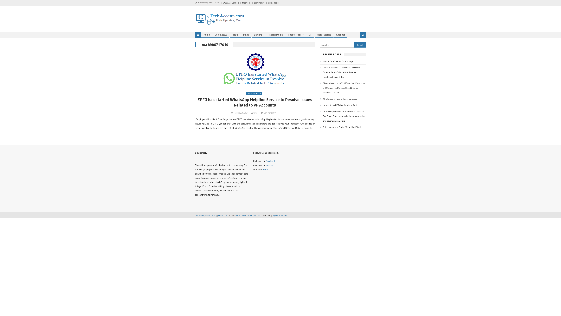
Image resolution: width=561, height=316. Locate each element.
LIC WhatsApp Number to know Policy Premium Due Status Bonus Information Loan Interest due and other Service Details (344, 116)
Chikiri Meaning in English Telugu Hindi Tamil (342, 127)
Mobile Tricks (295, 34)
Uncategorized (254, 93)
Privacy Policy (211, 215)
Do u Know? (221, 34)
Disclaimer (199, 215)
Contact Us (222, 215)
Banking (258, 34)
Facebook (270, 161)
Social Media (276, 34)
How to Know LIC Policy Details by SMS (340, 105)
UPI (310, 34)
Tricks (235, 34)
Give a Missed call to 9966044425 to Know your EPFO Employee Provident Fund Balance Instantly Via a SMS (344, 88)
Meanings (246, 2)
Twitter (269, 165)
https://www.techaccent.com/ (248, 215)
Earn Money (259, 2)
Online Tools (273, 2)
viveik (255, 112)
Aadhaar (340, 34)
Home (207, 34)
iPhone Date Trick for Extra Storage (338, 61)
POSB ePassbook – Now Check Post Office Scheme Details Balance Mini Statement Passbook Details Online (341, 72)
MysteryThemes (280, 215)
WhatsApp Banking (231, 2)
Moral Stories (324, 34)
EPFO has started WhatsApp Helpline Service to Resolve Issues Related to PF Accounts (255, 102)
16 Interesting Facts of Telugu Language (340, 98)
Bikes (246, 34)
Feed (265, 169)
